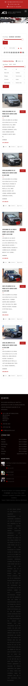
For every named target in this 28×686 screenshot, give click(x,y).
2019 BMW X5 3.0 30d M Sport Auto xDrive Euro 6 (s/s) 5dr (9, 232)
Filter (5, 42)
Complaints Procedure (14, 495)
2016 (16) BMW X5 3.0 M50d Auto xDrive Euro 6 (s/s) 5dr (9, 345)
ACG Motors (9, 491)
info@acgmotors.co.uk (15, 2)
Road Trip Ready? (10, 472)
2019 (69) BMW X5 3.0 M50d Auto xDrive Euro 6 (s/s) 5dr (9, 173)
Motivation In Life (10, 478)
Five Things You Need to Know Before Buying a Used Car (16, 464)
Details (22, 111)
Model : (20, 61)
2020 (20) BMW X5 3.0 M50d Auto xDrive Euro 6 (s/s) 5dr (9, 113)
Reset (6, 86)
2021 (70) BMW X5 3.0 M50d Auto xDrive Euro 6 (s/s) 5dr (9, 288)
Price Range (5, 37)
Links (12, 493)
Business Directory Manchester (19, 500)
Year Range (5, 64)
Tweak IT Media (6, 500)
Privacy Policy (17, 493)
